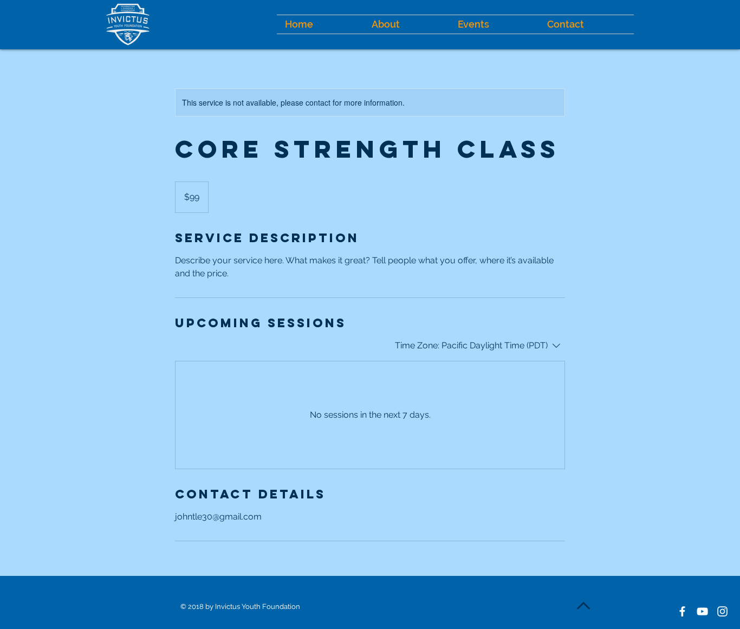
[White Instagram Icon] (722, 611)
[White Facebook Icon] (682, 611)
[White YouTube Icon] (702, 611)
